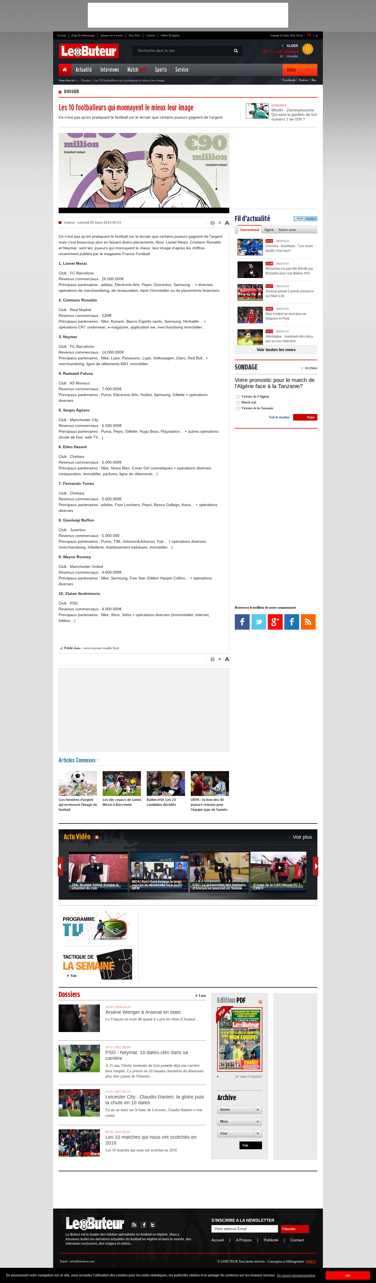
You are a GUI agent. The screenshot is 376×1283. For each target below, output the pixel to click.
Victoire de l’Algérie (255, 397)
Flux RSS (134, 35)
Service (182, 70)
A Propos (244, 1240)
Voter (311, 417)
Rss (314, 80)
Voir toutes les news (276, 349)
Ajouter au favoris (111, 35)
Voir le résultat (279, 417)
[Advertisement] (188, 15)
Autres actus (287, 230)
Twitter (303, 80)
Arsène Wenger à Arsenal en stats (143, 1012)
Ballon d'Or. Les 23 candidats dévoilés (161, 802)
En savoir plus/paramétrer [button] (296, 1275)
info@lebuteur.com (82, 1261)
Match (136, 70)
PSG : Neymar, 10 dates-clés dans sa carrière (146, 1055)
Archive (311, 368)
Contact (150, 35)
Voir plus (302, 837)
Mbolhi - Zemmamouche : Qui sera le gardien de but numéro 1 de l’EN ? (294, 115)
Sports (161, 70)
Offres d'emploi (170, 35)
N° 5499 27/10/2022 (249, 1076)
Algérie (269, 230)
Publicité (271, 1240)
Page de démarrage (83, 35)
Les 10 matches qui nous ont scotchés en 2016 (151, 1140)
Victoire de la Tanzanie (257, 408)
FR (309, 35)
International (249, 230)
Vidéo (291, 70)
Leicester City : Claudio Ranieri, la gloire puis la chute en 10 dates (154, 1100)
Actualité (84, 70)
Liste (202, 996)
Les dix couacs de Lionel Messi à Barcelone (122, 802)
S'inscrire (288, 1229)
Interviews (109, 70)
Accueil (61, 35)
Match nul (248, 402)
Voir (73, 976)
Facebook (288, 80)
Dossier (86, 80)
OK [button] (347, 1275)
